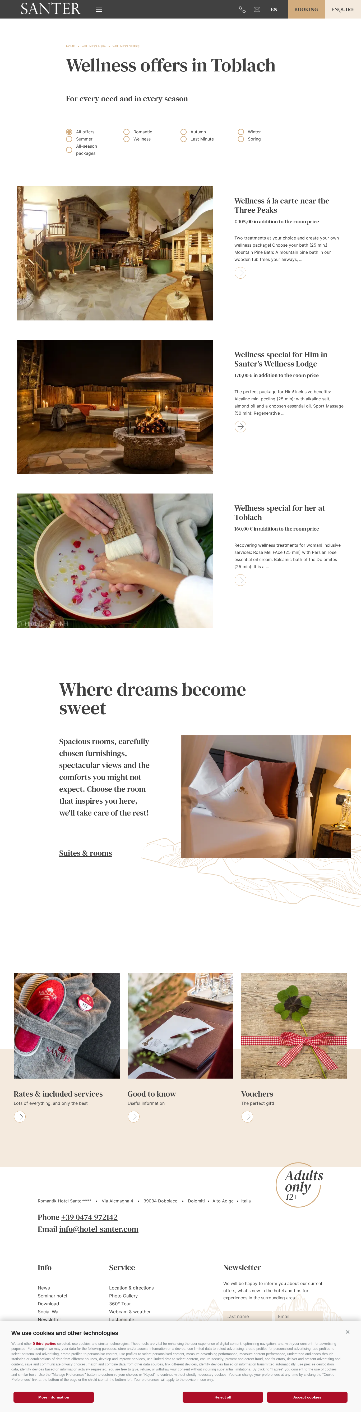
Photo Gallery (123, 1295)
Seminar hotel (52, 1295)
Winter (254, 131)
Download (48, 1303)
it (274, 26)
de (274, 17)
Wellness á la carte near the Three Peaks (281, 210)
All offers (85, 131)
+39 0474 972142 (89, 1217)
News (44, 1288)
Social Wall (49, 1311)
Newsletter (49, 1319)
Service (122, 1267)
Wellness (142, 139)
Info (45, 1267)
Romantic (142, 131)
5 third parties (44, 1344)
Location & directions (131, 1288)
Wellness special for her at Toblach (279, 517)
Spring (254, 139)
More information (53, 1397)
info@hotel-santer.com (98, 1229)
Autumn (198, 131)
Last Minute (202, 139)
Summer (84, 139)
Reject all (223, 1397)
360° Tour (120, 1303)
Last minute (121, 1319)
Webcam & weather (130, 1311)
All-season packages (86, 149)
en (274, 9)
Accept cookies (307, 1397)
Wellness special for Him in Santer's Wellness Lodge (280, 364)
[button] (347, 1332)
